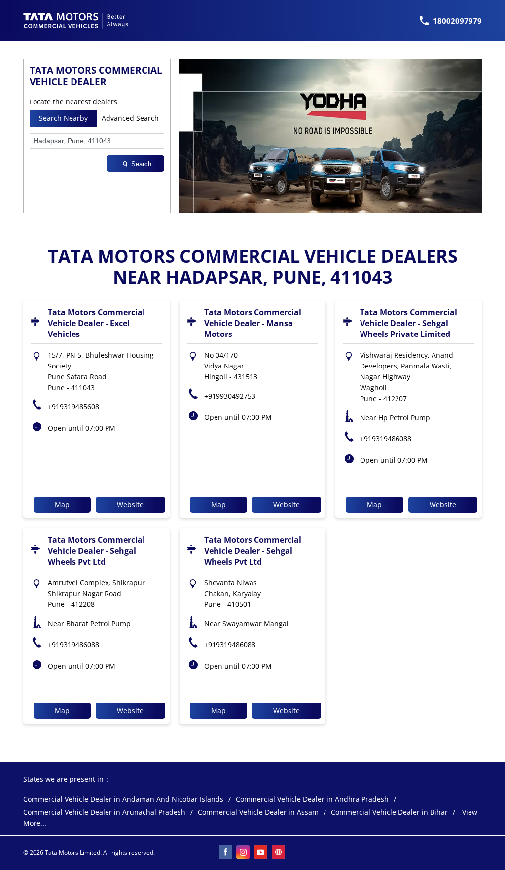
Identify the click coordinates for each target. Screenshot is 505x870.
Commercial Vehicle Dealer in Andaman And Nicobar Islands (123, 799)
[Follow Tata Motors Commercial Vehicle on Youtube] (261, 852)
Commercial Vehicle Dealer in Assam (258, 812)
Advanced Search (130, 118)
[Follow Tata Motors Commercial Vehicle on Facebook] (225, 852)
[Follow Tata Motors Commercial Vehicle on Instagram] (243, 852)
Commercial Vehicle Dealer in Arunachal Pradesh (104, 812)
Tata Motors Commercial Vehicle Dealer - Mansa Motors (252, 323)
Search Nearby (63, 118)
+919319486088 (385, 438)
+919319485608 (73, 406)
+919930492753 (229, 396)
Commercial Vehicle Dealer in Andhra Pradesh (312, 799)
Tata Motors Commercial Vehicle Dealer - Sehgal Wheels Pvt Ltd (96, 551)
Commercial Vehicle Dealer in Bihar (389, 812)
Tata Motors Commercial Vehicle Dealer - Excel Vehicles (96, 323)
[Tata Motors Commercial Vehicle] (76, 21)
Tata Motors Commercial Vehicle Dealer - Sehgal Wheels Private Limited (408, 323)
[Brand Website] (279, 852)
